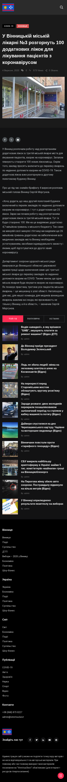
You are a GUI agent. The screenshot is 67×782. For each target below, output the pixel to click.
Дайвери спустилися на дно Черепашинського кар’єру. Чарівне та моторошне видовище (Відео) (42, 427)
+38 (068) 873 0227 (12, 712)
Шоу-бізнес (8, 570)
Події (5, 542)
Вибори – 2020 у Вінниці (15, 556)
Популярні (33, 319)
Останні (54, 319)
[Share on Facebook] (4, 139)
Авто (5, 672)
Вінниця (22, 26)
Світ (4, 627)
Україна (6, 587)
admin (26, 339)
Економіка (7, 561)
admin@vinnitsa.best (13, 717)
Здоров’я (7, 676)
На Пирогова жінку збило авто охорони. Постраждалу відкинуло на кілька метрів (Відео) (42, 485)
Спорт (5, 686)
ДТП (4, 551)
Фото (5, 695)
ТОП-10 (13, 319)
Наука (5, 681)
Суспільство (9, 547)
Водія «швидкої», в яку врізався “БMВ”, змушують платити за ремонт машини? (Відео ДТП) (41, 330)
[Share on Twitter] (11, 139)
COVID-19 (8, 26)
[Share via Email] (17, 139)
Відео (5, 691)
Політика (7, 565)
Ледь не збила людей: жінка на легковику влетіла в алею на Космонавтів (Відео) (40, 368)
